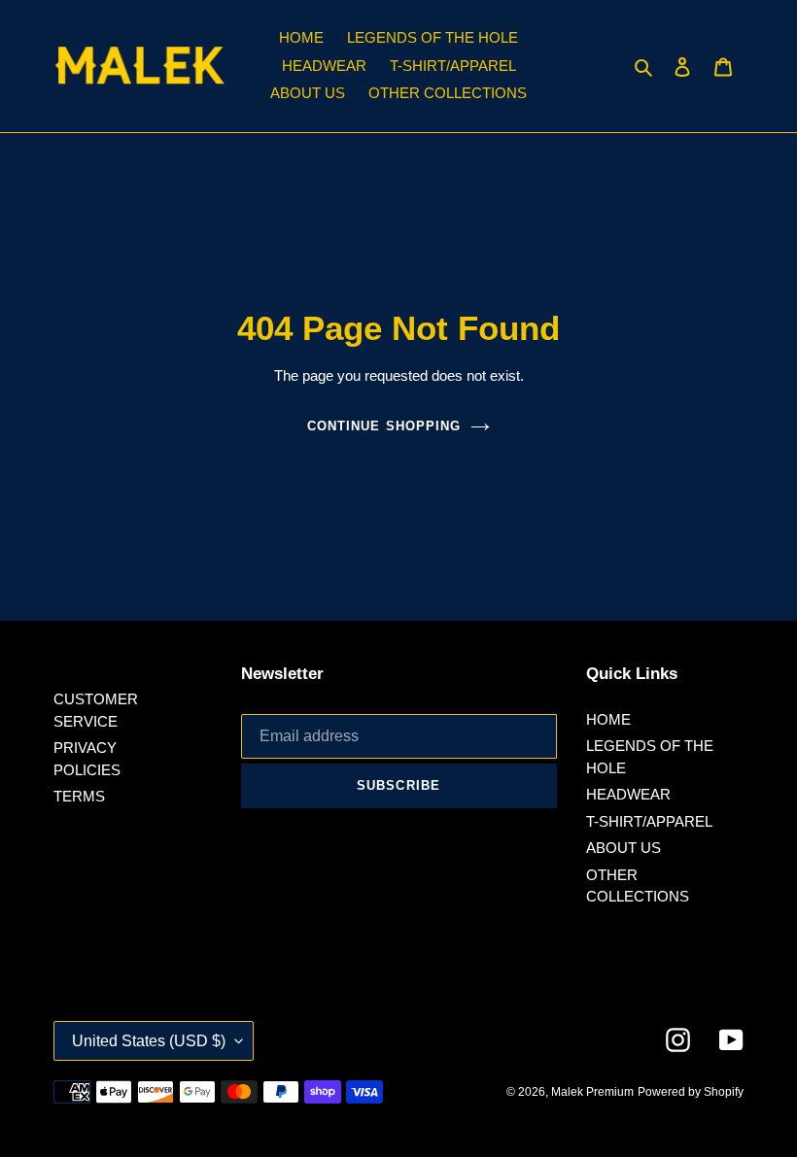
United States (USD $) (148, 1041)
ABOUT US (623, 847)
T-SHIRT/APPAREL (649, 821)
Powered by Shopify (691, 1092)
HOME (608, 719)
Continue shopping (384, 426)
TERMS (79, 796)
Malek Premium (592, 1092)
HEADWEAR (628, 794)
